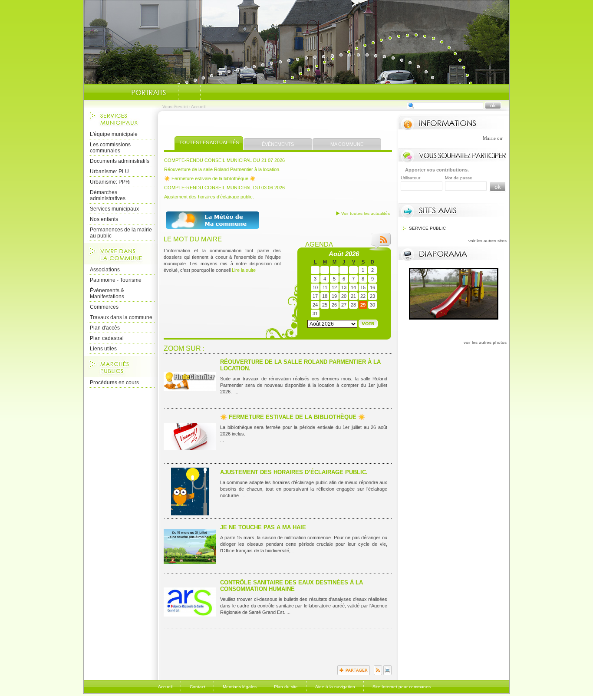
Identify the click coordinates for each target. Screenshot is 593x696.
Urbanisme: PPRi (110, 182)
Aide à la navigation (335, 686)
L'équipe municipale (114, 134)
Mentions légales (240, 686)
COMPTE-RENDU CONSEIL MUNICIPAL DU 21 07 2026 (224, 160)
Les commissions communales (110, 148)
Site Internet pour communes (401, 686)
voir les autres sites (487, 240)
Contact (197, 686)
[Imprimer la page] (387, 673)
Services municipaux (114, 209)
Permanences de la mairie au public (121, 233)
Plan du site (286, 686)
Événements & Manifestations (107, 293)
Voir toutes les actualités (365, 213)
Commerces (104, 307)
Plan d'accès (105, 328)
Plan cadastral (107, 338)
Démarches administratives (107, 195)
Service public (427, 228)
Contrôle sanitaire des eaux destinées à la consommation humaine (291, 585)
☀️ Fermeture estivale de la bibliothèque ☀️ (210, 178)
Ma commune (346, 144)
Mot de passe (458, 177)
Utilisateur (410, 177)
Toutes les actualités (209, 142)
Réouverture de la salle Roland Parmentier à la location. (222, 169)
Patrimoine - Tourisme (116, 280)
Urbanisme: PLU (109, 171)
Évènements (278, 144)
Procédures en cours (114, 382)
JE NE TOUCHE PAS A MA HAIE (263, 527)
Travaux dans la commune (121, 317)
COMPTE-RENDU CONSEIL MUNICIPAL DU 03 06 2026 (224, 187)
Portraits (148, 92)
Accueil (165, 686)
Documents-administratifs (189, 92)
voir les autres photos (485, 342)
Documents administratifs (119, 161)
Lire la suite (244, 270)
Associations (105, 270)
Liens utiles (103, 349)
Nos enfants (104, 219)
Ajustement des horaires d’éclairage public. (209, 196)
